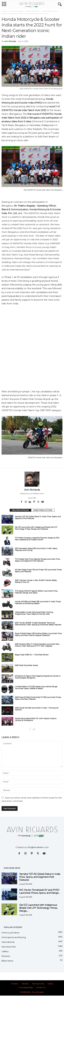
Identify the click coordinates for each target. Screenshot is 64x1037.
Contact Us (40, 987)
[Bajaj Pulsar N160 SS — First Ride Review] (7, 657)
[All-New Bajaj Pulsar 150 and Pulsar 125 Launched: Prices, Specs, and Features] (7, 572)
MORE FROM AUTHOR (42, 510)
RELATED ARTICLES (20, 510)
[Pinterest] (34, 502)
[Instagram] (26, 502)
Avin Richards (10, 41)
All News (14, 984)
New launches (9, 946)
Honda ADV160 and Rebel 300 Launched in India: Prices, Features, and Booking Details (38, 602)
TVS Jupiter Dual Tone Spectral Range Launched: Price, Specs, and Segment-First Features (37, 560)
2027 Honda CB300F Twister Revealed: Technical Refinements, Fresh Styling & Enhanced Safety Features (38, 624)
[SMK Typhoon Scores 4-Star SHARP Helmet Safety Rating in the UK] (7, 583)
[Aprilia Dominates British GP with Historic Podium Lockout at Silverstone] (7, 721)
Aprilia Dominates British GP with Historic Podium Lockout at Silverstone (36, 719)
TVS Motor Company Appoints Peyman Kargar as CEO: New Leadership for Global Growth (37, 539)
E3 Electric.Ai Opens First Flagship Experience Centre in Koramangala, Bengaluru (38, 677)
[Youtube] (42, 502)
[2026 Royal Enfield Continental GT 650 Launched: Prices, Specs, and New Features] (7, 700)
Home (4, 11)
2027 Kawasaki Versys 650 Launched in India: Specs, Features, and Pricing (36, 549)
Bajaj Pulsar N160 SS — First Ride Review (32, 655)
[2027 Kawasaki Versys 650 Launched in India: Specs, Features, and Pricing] (7, 551)
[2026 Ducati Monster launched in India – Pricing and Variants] (7, 710)
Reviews (6, 956)
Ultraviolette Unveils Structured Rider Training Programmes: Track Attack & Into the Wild (34, 613)
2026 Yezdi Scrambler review (26, 665)
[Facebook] (22, 502)
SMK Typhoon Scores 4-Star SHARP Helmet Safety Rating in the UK (36, 581)
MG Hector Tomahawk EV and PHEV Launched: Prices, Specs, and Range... (39, 891)
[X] (39, 502)
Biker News (7, 960)
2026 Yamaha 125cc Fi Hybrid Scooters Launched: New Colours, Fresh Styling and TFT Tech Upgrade (37, 645)
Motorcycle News (32, 11)
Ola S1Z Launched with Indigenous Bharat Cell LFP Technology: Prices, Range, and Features (36, 528)
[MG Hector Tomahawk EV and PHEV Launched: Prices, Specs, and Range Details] (9, 894)
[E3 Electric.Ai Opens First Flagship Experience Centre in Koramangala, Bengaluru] (7, 678)
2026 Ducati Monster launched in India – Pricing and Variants (36, 709)
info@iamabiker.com (38, 847)
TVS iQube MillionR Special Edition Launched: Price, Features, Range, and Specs (36, 592)
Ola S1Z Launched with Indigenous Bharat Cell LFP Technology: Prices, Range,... (38, 908)
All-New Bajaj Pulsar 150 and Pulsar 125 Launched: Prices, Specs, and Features (38, 571)
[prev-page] (30, 729)
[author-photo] (32, 479)
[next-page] (33, 729)
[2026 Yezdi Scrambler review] (7, 668)
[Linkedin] (30, 502)
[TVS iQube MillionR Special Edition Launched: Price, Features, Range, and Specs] (7, 593)
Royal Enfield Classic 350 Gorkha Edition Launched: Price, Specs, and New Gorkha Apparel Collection (38, 634)
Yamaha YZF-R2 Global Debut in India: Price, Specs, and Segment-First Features (38, 517)
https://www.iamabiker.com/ (32, 493)
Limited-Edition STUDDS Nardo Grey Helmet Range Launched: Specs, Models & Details (36, 687)
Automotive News (16, 11)
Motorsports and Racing (14, 937)
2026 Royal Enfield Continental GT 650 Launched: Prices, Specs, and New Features (38, 698)
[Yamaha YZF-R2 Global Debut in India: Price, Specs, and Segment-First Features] (7, 519)
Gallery (5, 951)
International (8, 942)
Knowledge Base (26, 987)
